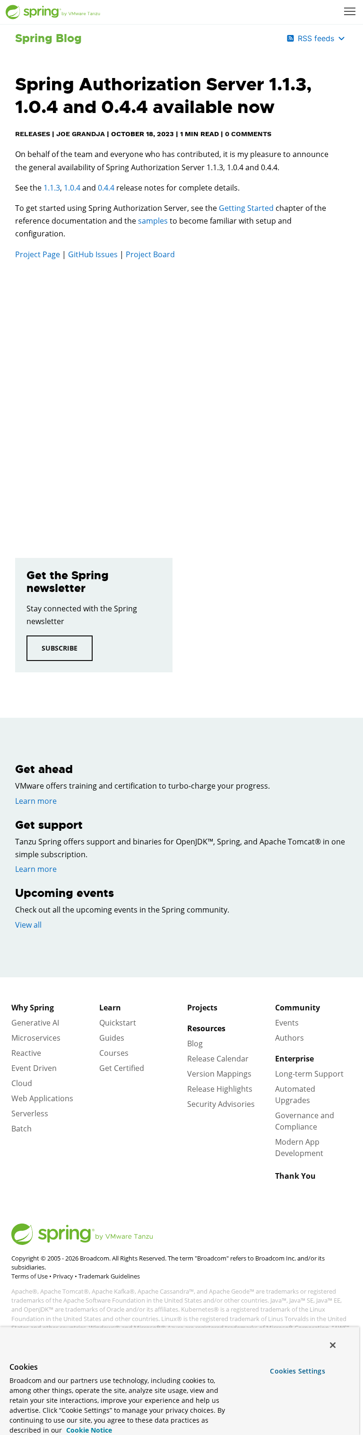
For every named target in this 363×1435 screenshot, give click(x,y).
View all (28, 925)
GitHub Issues (93, 254)
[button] (349, 11)
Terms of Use (29, 1276)
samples (153, 221)
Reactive (26, 1053)
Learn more (36, 801)
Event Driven (34, 1068)
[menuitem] (350, 12)
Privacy (63, 1276)
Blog (195, 1043)
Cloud (21, 1083)
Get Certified (121, 1068)
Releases (32, 134)
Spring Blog (48, 38)
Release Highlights (219, 1089)
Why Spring (32, 1007)
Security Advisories (221, 1104)
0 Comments (248, 134)
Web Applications (42, 1098)
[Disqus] (173, 402)
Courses (114, 1053)
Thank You (295, 1176)
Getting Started (246, 208)
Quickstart (117, 1023)
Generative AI (35, 1023)
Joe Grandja (80, 134)
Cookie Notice (88, 1430)
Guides (111, 1038)
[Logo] (53, 12)
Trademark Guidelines (109, 1276)
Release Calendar (218, 1058)
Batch (21, 1128)
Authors (289, 1038)
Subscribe (60, 648)
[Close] (332, 1345)
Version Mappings (219, 1074)
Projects (202, 1007)
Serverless (29, 1113)
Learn (110, 1007)
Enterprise (294, 1058)
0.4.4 (106, 188)
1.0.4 (72, 188)
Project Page (37, 254)
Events (287, 1023)
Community (297, 1007)
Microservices (35, 1038)
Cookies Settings (297, 1370)
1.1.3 (51, 188)
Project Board (150, 254)
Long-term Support (309, 1074)
